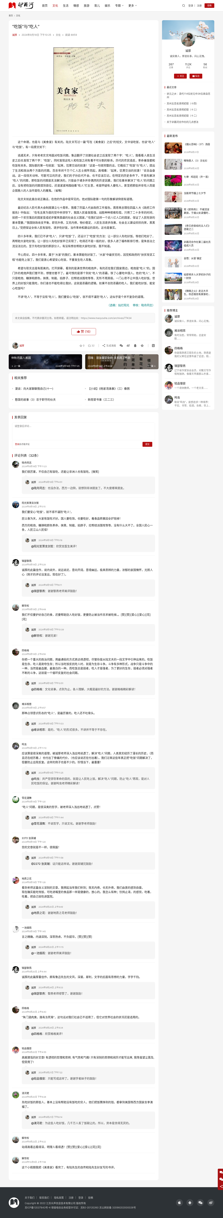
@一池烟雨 (38, 953)
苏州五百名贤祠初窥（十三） (182, 109)
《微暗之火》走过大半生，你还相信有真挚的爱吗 (197, 294)
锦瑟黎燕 (27, 560)
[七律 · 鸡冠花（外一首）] (173, 180)
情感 (76, 5)
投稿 (209, 5)
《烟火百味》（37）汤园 (197, 144)
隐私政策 (59, 1197)
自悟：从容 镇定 (193, 258)
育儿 (97, 5)
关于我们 (29, 1197)
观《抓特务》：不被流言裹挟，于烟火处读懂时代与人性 (197, 213)
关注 (182, 76)
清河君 (25, 1093)
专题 (118, 5)
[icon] (179, 1202)
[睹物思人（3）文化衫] (173, 164)
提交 (147, 444)
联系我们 (44, 1197)
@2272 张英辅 (40, 863)
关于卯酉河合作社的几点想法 (182, 121)
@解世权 (36, 635)
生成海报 (111, 345)
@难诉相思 (38, 729)
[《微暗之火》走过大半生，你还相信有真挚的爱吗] (173, 294)
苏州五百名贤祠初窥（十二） (182, 115)
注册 (199, 5)
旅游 (86, 5)
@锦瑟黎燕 (38, 591)
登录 (190, 5)
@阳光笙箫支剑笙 (42, 546)
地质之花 (27, 878)
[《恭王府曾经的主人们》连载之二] (173, 229)
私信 (197, 76)
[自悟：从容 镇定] (173, 262)
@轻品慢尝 (38, 1078)
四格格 (25, 650)
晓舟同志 (27, 462)
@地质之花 (38, 913)
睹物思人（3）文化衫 (195, 160)
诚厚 (14, 34)
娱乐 (107, 5)
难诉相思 (27, 703)
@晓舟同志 (38, 488)
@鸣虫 (35, 778)
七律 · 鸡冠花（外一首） (197, 176)
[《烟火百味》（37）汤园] (173, 147)
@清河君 (36, 1123)
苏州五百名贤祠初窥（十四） (182, 103)
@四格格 (36, 689)
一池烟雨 (27, 927)
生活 (65, 5)
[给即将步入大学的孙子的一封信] (173, 278)
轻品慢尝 (27, 1048)
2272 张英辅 (29, 838)
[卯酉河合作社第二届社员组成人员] (173, 245)
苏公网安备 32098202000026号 (117, 1207)
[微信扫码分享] (121, 345)
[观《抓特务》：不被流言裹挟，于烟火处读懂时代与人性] (173, 213)
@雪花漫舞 (38, 823)
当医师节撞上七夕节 (195, 193)
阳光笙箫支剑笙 (30, 502)
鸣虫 (24, 744)
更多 (131, 5)
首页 (45, 5)
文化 (55, 5)
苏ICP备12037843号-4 (38, 1207)
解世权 (25, 605)
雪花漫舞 (27, 797)
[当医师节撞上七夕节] (173, 196)
